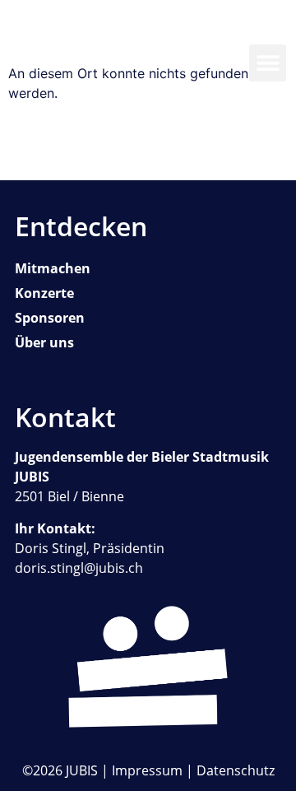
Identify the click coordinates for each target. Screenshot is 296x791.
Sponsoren (50, 318)
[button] (267, 62)
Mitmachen (52, 268)
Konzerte (44, 293)
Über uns (44, 342)
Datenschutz (236, 770)
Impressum (147, 770)
